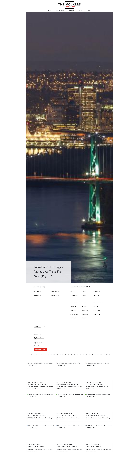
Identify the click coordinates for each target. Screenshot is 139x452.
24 (92, 354)
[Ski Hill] (39, 341)
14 (62, 354)
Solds (80, 10)
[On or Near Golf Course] (39, 342)
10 (51, 354)
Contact (89, 10)
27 (101, 354)
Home (49, 10)
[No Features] (39, 338)
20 (80, 354)
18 (74, 354)
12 (57, 354)
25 (95, 354)
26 (98, 354)
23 (89, 354)
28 (103, 354)
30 (109, 354)
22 (86, 354)
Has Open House (38, 343)
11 (54, 354)
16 (68, 354)
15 (65, 354)
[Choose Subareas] (37, 327)
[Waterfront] (39, 340)
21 (83, 354)
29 (106, 354)
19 (77, 354)
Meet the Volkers (60, 10)
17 (71, 354)
